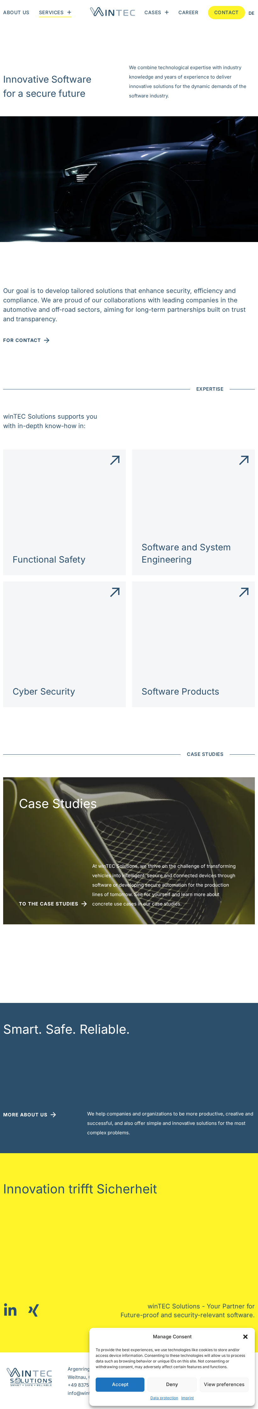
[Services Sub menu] (69, 12)
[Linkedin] (12, 1311)
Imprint (187, 1397)
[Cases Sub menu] (167, 12)
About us (16, 12)
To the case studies (48, 904)
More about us (25, 1115)
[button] (245, 1337)
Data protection (164, 1397)
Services (51, 12)
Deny (172, 1384)
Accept (120, 1384)
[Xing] (35, 1311)
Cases (152, 12)
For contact (22, 340)
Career (188, 12)
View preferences (224, 1384)
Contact (226, 12)
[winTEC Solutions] (112, 13)
